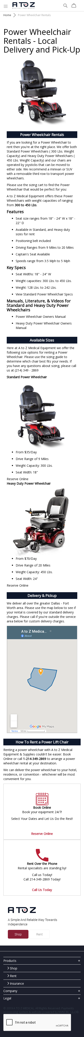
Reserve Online (17, 479)
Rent (39, 934)
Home (7, 15)
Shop (18, 934)
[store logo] (23, 5)
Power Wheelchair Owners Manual (41, 316)
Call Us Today (42, 890)
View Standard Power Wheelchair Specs (44, 294)
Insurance (17, 983)
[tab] (42, 960)
